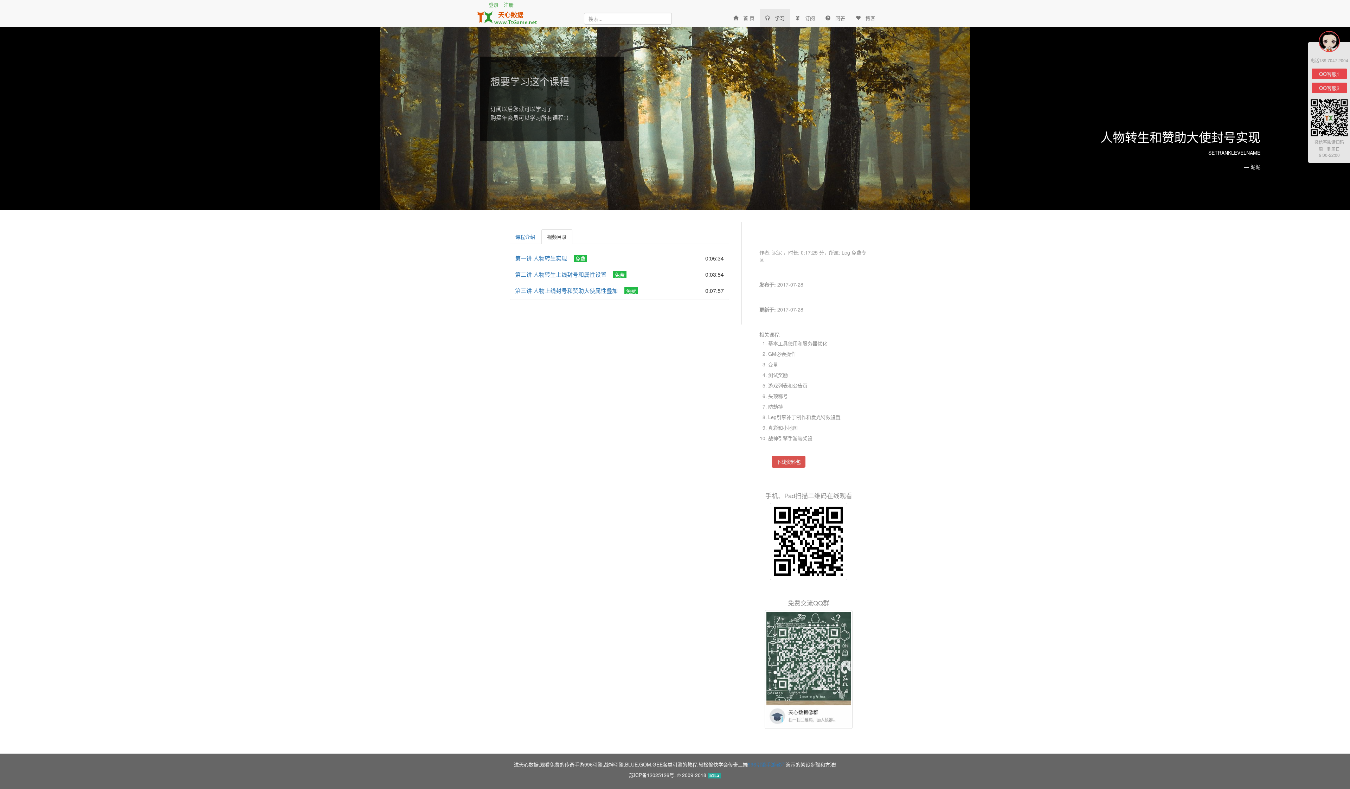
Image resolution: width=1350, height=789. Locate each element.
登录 (494, 4)
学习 (780, 17)
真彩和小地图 (783, 427)
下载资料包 (788, 461)
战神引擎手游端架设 (790, 438)
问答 (840, 17)
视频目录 (557, 236)
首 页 (748, 17)
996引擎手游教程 (767, 764)
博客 (870, 17)
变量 (773, 364)
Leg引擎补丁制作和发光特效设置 (804, 417)
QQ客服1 (1329, 73)
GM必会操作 (782, 353)
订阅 (810, 17)
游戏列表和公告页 (788, 385)
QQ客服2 (1329, 87)
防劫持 (775, 406)
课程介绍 (525, 236)
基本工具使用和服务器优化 (797, 343)
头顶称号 (778, 395)
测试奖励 (778, 374)
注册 (509, 4)
